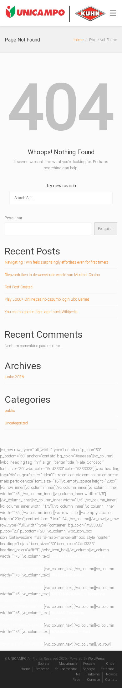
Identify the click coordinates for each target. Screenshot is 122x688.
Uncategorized (16, 423)
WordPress (96, 659)
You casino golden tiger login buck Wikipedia (41, 312)
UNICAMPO (17, 659)
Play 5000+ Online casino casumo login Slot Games (47, 299)
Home (79, 39)
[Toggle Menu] (112, 13)
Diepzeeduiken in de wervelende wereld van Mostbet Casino (52, 275)
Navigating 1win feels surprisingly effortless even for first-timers (56, 262)
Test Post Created (19, 287)
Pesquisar (13, 218)
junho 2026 (14, 377)
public (10, 410)
